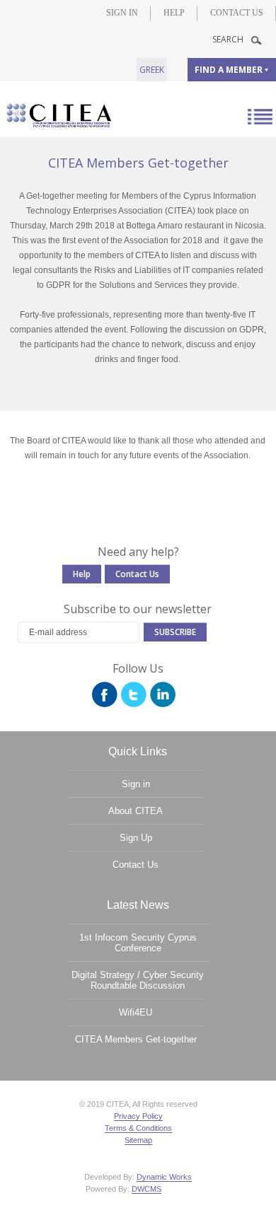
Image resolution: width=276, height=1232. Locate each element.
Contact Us (236, 13)
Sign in (122, 13)
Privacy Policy (138, 1116)
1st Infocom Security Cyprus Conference (138, 942)
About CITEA (135, 811)
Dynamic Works (164, 1177)
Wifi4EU (135, 1012)
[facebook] (104, 694)
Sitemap (138, 1140)
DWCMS (146, 1189)
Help (174, 13)
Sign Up (136, 837)
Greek (151, 70)
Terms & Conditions (138, 1128)
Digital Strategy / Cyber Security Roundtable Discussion (137, 980)
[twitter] (133, 694)
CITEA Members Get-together (136, 1039)
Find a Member (229, 70)
